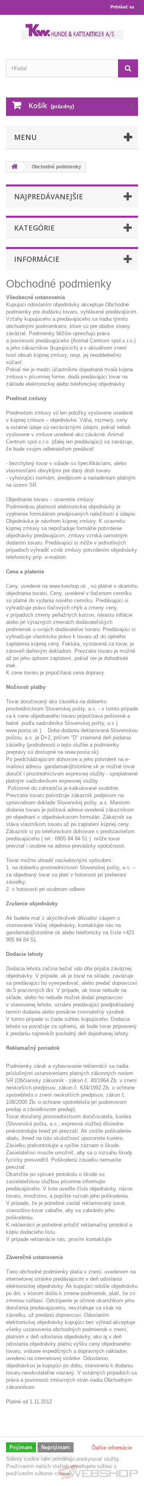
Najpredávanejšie (48, 196)
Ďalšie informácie (112, 1448)
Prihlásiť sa (122, 6)
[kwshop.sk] (72, 30)
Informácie (37, 259)
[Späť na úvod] (14, 167)
